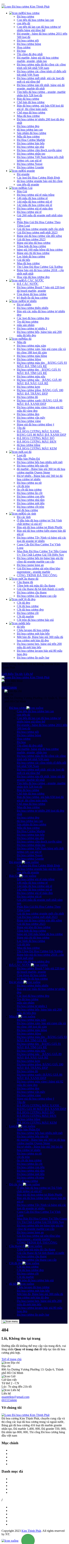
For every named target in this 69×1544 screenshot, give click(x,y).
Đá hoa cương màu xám (31, 345)
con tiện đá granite (28, 184)
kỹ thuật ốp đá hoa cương (32, 297)
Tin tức (18, 674)
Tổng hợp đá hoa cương (31, 246)
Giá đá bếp (23, 259)
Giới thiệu (8, 674)
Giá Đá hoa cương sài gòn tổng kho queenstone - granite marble (38, 570)
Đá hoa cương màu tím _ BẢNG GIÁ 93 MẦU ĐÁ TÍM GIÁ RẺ (42, 364)
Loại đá (26, 451)
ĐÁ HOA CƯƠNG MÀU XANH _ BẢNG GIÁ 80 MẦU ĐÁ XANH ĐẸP (41, 433)
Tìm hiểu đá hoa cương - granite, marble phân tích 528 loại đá (41, 93)
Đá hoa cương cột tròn (30, 506)
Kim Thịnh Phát (31, 1530)
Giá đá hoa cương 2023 (31, 239)
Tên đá (21, 427)
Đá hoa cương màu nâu (31, 376)
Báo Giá (27, 188)
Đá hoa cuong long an (30, 565)
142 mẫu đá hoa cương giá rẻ (34, 205)
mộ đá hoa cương (27, 510)
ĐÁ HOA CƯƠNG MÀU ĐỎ (35, 438)
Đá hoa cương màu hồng (32, 355)
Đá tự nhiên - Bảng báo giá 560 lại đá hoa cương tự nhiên (39, 477)
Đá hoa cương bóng (29, 44)
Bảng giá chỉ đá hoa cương (33, 253)
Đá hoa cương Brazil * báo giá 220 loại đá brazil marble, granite (41, 289)
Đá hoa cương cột (28, 613)
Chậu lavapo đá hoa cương (33, 630)
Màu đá (26, 338)
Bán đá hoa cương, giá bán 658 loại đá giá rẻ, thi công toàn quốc (40, 107)
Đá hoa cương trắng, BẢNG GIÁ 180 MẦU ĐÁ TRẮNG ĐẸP (40, 392)
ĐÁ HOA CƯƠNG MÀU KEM (37, 448)
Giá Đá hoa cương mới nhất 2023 (37, 232)
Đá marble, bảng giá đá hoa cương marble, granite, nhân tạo (38, 59)
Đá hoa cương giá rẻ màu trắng (35, 194)
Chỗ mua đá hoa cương (31, 112)
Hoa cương (23, 47)
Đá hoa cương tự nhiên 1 (32, 328)
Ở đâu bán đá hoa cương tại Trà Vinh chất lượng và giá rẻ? (39, 522)
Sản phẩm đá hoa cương (31, 133)
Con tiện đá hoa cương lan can (35, 20)
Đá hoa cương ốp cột (29, 493)
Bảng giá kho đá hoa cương (33, 242)
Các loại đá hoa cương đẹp (33, 318)
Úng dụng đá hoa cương (31, 294)
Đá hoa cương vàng (29, 421)
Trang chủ (15, 1450)
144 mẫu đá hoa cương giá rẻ (34, 201)
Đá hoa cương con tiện (30, 496)
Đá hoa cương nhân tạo (31, 153)
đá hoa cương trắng (28, 445)
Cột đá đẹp (28, 599)
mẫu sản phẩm (25, 325)
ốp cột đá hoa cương (29, 489)
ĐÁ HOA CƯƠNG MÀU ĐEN (36, 441)
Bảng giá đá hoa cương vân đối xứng (39, 235)
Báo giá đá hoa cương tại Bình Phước (39, 527)
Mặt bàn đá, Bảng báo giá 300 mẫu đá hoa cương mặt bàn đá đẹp (40, 638)
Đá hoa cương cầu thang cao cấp (37, 595)
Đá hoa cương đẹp (28, 126)
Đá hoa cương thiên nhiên (32, 307)
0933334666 (9, 687)
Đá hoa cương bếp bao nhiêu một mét (39, 462)
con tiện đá (23, 23)
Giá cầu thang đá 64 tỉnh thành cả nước (40, 589)
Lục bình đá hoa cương (31, 256)
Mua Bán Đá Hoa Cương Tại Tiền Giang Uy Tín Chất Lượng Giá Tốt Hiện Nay (42, 553)
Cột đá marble (25, 616)
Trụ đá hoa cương (27, 321)
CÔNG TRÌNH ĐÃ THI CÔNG (37, 575)
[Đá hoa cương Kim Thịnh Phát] (25, 6)
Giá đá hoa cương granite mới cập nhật (40, 229)
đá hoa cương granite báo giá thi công (39, 181)
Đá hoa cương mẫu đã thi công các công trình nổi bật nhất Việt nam (41, 66)
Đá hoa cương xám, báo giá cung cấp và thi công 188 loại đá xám (41, 350)
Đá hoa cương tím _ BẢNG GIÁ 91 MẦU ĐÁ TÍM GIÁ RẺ (39, 371)
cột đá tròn (23, 486)
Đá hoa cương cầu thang (32, 592)
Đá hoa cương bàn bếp (30, 143)
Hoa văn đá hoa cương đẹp (33, 277)
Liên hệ (28, 674)
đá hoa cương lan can (30, 129)
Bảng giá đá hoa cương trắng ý (35, 424)
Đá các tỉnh (29, 513)
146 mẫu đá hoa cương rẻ (32, 198)
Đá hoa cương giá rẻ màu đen (35, 208)
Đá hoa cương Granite (30, 167)
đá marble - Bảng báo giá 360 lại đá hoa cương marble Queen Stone (41, 470)
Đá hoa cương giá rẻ (29, 211)
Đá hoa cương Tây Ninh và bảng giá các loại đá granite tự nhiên (41, 539)
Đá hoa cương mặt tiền (30, 503)
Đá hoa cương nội (28, 40)
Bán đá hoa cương (28, 98)
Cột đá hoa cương (28, 606)
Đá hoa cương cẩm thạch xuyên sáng (39, 150)
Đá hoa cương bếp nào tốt (32, 465)
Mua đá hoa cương (28, 116)
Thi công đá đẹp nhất (30, 54)
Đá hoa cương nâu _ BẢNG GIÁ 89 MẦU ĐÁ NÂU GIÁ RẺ (39, 381)
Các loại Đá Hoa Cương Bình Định (38, 177)
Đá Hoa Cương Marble (31, 140)
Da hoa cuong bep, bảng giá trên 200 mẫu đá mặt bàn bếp (39, 645)
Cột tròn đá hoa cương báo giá (35, 619)
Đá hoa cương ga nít (29, 482)
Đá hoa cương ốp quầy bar (33, 657)
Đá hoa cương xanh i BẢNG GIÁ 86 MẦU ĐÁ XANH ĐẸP (39, 402)
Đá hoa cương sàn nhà (30, 146)
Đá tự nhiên (29, 301)
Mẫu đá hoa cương (28, 136)
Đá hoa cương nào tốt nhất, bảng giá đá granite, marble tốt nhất (41, 86)
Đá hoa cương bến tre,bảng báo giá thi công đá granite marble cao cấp (40, 560)
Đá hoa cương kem (28, 386)
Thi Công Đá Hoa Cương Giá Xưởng (40, 266)
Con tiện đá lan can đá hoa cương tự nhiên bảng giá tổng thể (39, 28)
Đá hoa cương (30, 13)
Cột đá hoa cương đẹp (30, 609)
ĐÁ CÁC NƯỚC (33, 280)
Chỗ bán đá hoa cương (30, 102)
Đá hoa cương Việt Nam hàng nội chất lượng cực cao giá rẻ (40, 158)
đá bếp (26, 623)
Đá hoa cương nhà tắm (30, 499)
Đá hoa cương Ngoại (29, 164)
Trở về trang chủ (11, 1359)
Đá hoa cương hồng (29, 359)
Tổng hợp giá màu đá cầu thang (36, 585)
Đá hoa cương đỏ (27, 397)
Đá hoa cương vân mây (31, 417)
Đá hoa (21, 50)
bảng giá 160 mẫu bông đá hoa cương (40, 249)
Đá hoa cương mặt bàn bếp (33, 633)
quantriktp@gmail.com (15, 1396)
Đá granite (28, 170)
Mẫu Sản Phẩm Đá (28, 458)
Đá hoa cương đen (28, 414)
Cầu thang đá (30, 578)
